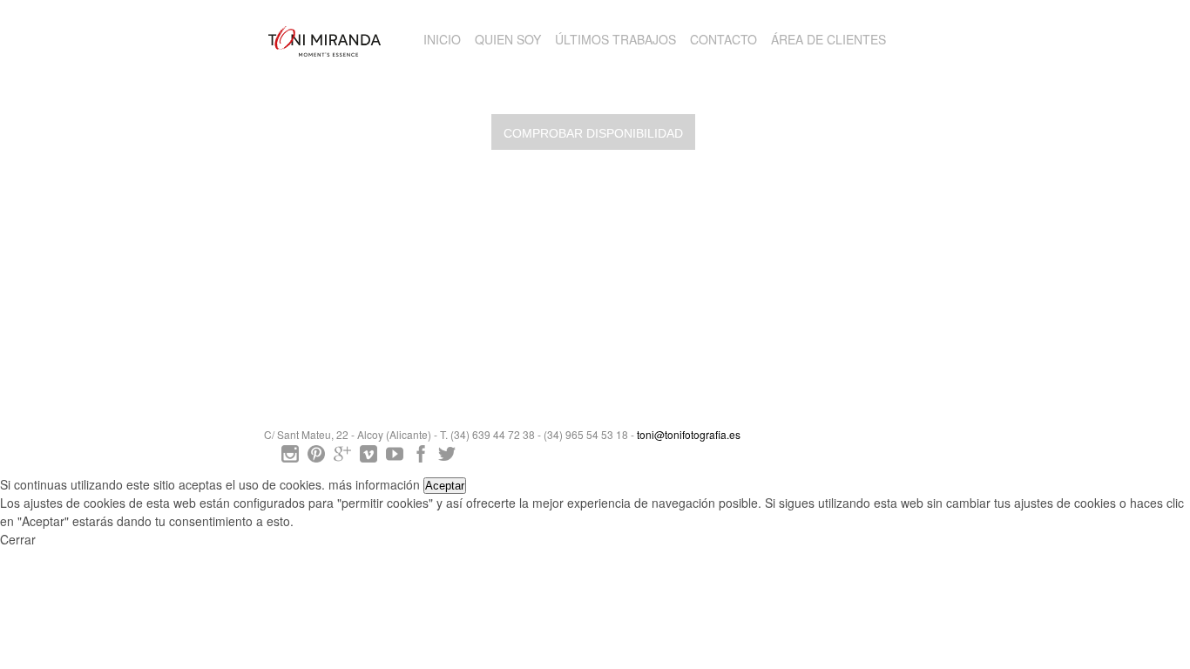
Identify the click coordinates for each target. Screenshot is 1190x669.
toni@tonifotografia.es (688, 434)
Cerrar (18, 539)
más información (374, 484)
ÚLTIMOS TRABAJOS (615, 39)
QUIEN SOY (508, 39)
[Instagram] (290, 457)
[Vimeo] (368, 457)
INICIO (442, 39)
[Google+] (342, 457)
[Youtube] (394, 457)
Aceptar (444, 485)
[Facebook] (420, 457)
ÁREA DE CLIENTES (828, 39)
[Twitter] (447, 457)
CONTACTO (723, 39)
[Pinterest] (316, 457)
